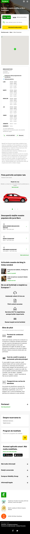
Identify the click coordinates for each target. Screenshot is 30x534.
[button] (15, 49)
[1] (12, 209)
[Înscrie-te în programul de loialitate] (25, 438)
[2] (15, 209)
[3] (18, 209)
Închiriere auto (4, 32)
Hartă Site (3, 524)
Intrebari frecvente (20, 526)
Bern (11, 32)
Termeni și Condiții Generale (8, 526)
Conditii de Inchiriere (12, 524)
